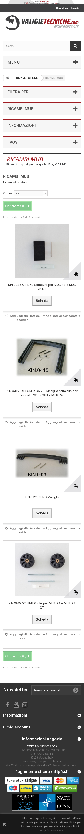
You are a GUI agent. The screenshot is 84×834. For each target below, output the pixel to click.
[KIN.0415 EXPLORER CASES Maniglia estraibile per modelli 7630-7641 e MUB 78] (42, 357)
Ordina (8, 193)
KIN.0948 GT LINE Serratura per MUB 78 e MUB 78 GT (42, 287)
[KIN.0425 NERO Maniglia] (42, 463)
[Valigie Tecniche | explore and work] (42, 22)
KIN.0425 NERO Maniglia (42, 497)
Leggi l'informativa (50, 830)
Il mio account (16, 727)
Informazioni (22, 125)
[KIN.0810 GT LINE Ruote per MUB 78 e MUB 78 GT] (42, 569)
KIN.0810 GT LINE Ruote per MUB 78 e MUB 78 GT (42, 605)
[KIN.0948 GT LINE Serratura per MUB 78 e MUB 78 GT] (42, 251)
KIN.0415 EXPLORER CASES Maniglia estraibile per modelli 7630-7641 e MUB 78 (42, 393)
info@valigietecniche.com (46, 761)
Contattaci (62, 8)
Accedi (75, 8)
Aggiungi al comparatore (63, 315)
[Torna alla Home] (8, 78)
